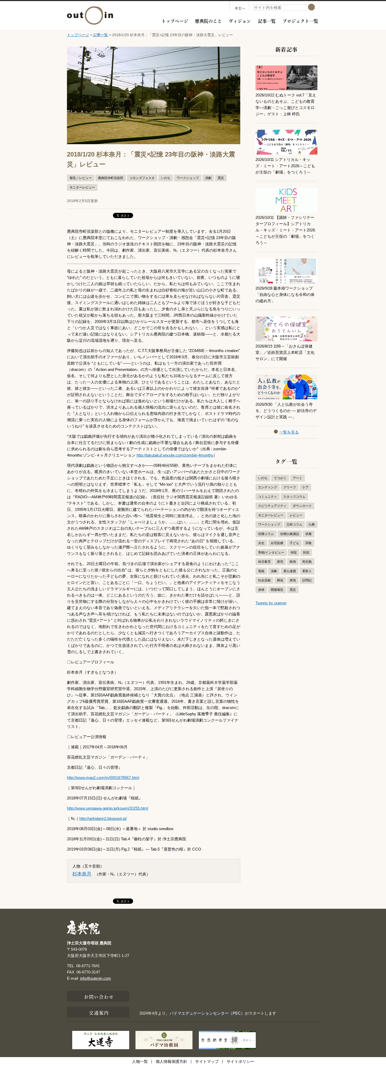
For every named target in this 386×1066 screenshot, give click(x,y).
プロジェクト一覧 (300, 20)
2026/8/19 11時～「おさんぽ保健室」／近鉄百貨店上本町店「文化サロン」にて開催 (285, 352)
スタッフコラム (294, 497)
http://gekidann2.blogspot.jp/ (103, 818)
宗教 (308, 543)
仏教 (312, 524)
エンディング (267, 487)
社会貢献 (264, 580)
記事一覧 (267, 20)
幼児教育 (264, 562)
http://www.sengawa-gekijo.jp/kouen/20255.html (107, 808)
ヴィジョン (240, 20)
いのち (165, 178)
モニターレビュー (82, 187)
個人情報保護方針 (171, 1061)
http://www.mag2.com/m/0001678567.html (103, 777)
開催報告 (277, 590)
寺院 (293, 552)
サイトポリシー (240, 1061)
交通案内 (99, 1012)
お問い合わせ (99, 996)
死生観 (307, 562)
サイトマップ (207, 1061)
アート (297, 478)
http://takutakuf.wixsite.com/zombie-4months (175, 455)
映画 (293, 562)
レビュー (296, 515)
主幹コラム (294, 524)
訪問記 (307, 580)
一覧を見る (289, 432)
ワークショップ (188, 178)
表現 (293, 580)
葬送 (280, 580)
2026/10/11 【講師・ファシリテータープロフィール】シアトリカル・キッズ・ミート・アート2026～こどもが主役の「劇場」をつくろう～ (285, 230)
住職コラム (266, 534)
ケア (305, 487)
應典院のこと (208, 20)
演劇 (208, 178)
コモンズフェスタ (142, 178)
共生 (261, 543)
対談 (306, 552)
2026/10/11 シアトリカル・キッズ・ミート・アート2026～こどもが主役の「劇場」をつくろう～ (285, 165)
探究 (280, 562)
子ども (294, 543)
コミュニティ (267, 497)
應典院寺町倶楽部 (110, 178)
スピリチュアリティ (272, 506)
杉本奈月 (81, 873)
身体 (261, 590)
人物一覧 (140, 1061)
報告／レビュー (81, 178)
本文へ (240, 8)
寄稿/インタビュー (271, 552)
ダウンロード (302, 506)
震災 (221, 178)
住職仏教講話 (289, 534)
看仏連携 (289, 571)
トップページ (174, 20)
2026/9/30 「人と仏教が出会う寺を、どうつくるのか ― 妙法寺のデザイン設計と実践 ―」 (286, 410)
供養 (308, 534)
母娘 (261, 571)
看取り (307, 571)
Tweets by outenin (270, 603)
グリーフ (289, 487)
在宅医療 (277, 543)
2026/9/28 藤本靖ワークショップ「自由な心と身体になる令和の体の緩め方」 (285, 294)
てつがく (280, 478)
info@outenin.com (95, 978)
